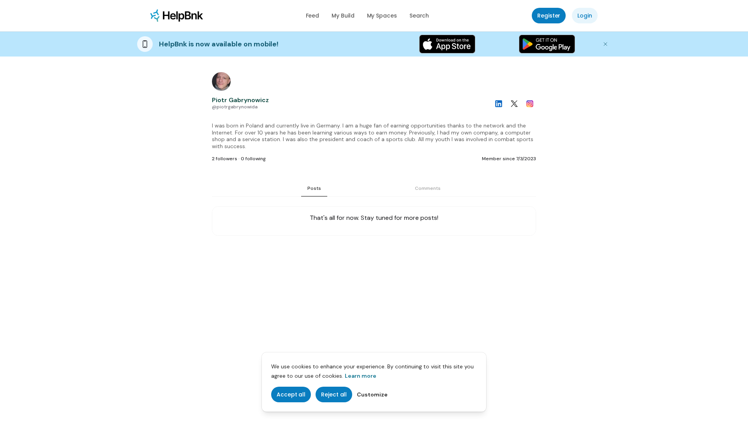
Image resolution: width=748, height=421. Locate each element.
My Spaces (382, 15)
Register (548, 15)
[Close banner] (605, 44)
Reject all (334, 394)
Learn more (360, 375)
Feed (312, 15)
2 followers (224, 159)
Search (419, 15)
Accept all (291, 394)
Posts (314, 188)
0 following (253, 159)
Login (584, 15)
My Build (343, 15)
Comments (428, 188)
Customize (372, 394)
